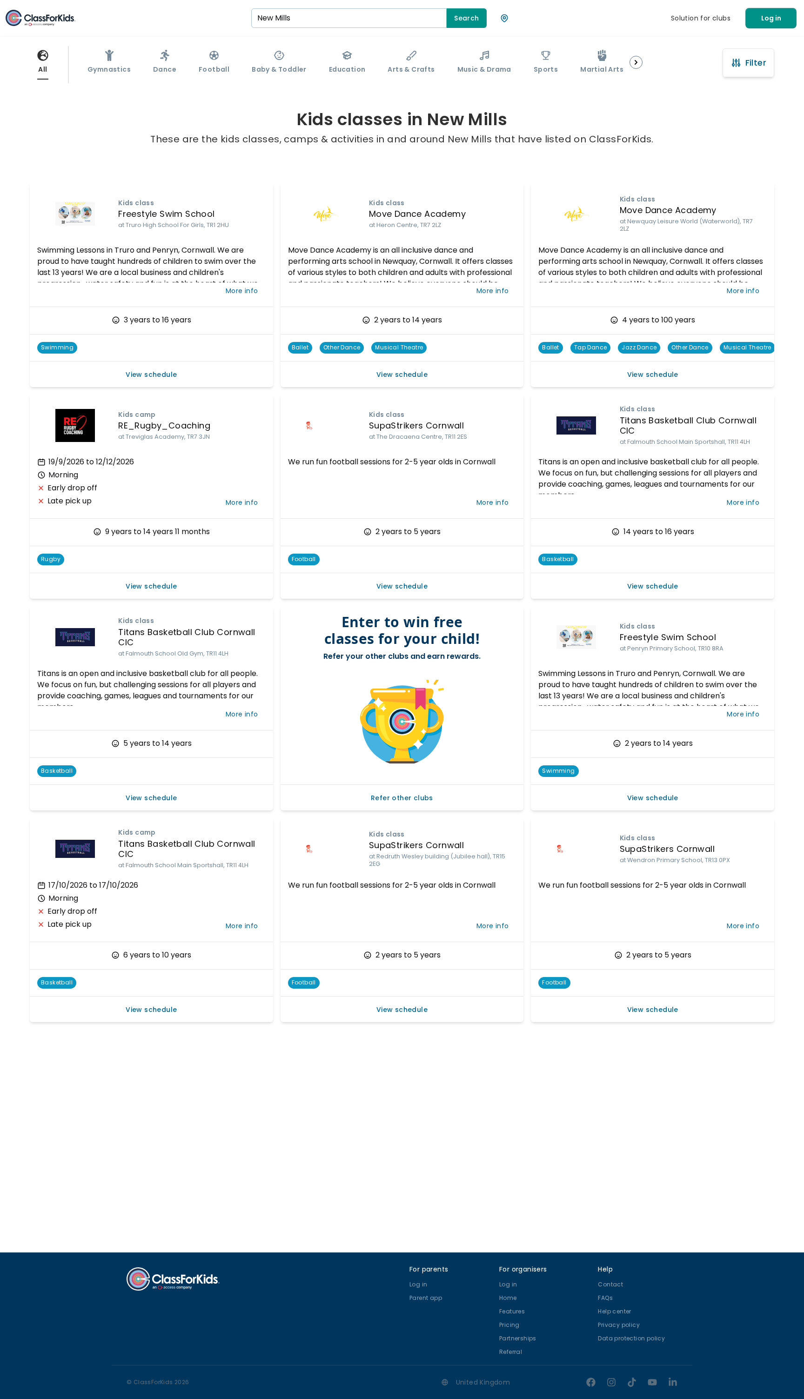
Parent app (425, 1298)
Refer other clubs (402, 798)
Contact (610, 1284)
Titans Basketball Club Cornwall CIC (688, 426)
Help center (614, 1311)
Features (512, 1311)
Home (508, 1298)
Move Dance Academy (417, 214)
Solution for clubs (700, 18)
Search (466, 18)
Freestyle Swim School (166, 214)
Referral (510, 1352)
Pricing (509, 1325)
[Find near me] (504, 18)
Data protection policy (631, 1338)
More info (242, 290)
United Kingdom (483, 1382)
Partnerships (517, 1338)
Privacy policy (619, 1325)
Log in (771, 18)
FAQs (605, 1298)
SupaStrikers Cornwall (416, 425)
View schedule (151, 374)
